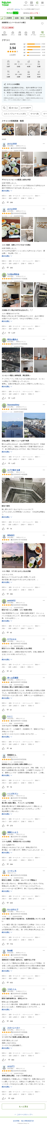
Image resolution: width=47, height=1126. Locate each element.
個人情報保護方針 (27, 1121)
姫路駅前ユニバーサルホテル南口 (14, 22)
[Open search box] (4, 107)
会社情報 (16, 1121)
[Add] (42, 23)
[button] (8, 129)
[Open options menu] (43, 143)
